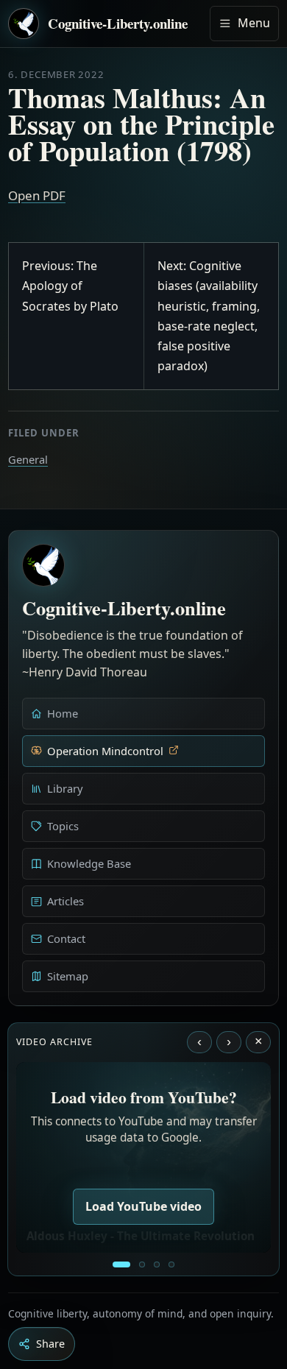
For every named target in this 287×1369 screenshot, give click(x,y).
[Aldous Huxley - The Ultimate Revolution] (121, 1264)
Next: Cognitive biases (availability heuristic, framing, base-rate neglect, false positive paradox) (208, 316)
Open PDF (36, 195)
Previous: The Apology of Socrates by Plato (70, 286)
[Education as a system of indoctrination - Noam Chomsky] (142, 1264)
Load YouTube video (143, 1206)
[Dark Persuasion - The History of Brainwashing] (171, 1264)
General (28, 459)
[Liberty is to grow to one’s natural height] (157, 1264)
